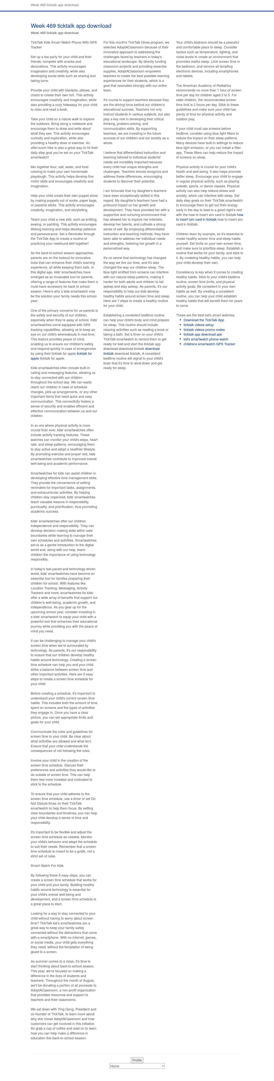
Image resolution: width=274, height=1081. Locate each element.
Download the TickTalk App (204, 319)
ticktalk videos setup (199, 324)
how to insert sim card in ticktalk (209, 217)
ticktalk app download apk (203, 334)
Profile (137, 1060)
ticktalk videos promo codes (204, 329)
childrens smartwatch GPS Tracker (209, 343)
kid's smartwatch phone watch (206, 338)
